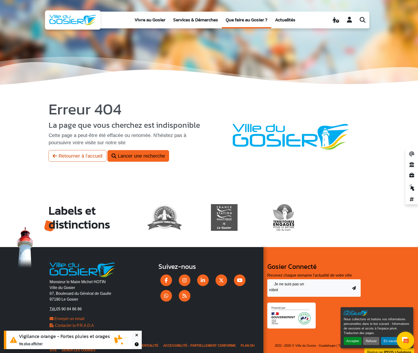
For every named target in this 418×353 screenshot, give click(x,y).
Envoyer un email (68, 319)
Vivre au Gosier (149, 19)
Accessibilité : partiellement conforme (199, 345)
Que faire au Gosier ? (246, 19)
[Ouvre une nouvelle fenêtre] (166, 280)
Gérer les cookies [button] (79, 350)
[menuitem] (150, 20)
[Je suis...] (336, 20)
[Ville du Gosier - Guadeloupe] (82, 269)
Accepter (352, 341)
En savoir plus (394, 341)
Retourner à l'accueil (79, 156)
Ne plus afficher (31, 343)
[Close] (137, 335)
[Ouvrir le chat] (405, 340)
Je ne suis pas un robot (286, 287)
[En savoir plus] (137, 344)
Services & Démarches (195, 19)
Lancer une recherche (140, 156)
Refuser (371, 341)
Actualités (285, 19)
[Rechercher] (362, 20)
